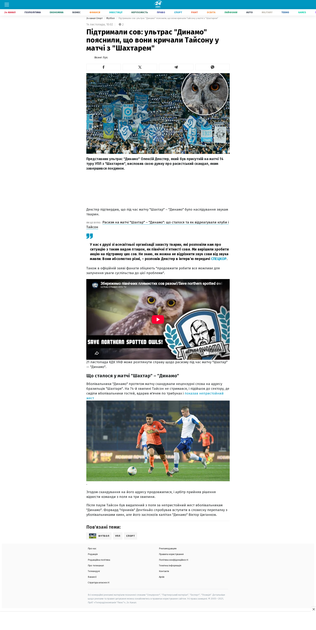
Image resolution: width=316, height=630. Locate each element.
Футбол (110, 18)
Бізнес (76, 12)
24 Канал (10, 12)
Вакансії (92, 576)
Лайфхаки (230, 12)
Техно (285, 12)
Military (267, 12)
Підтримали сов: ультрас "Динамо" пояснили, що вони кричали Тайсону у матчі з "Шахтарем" (168, 18)
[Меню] (7, 4)
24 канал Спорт (94, 18)
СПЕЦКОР (219, 259)
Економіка (56, 12)
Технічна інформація (170, 565)
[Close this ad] (313, 609)
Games (302, 12)
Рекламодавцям (167, 548)
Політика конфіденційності (173, 559)
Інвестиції (115, 12)
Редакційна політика (99, 559)
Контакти (164, 571)
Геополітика (33, 12)
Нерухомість (139, 12)
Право (161, 12)
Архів (161, 576)
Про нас (92, 548)
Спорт (178, 12)
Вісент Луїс (101, 57)
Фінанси (94, 12)
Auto (249, 12)
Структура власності (98, 582)
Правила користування (171, 554)
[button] (103, 67)
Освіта (211, 12)
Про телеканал (96, 565)
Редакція (93, 554)
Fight (194, 12)
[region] (158, 621)
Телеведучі (94, 571)
